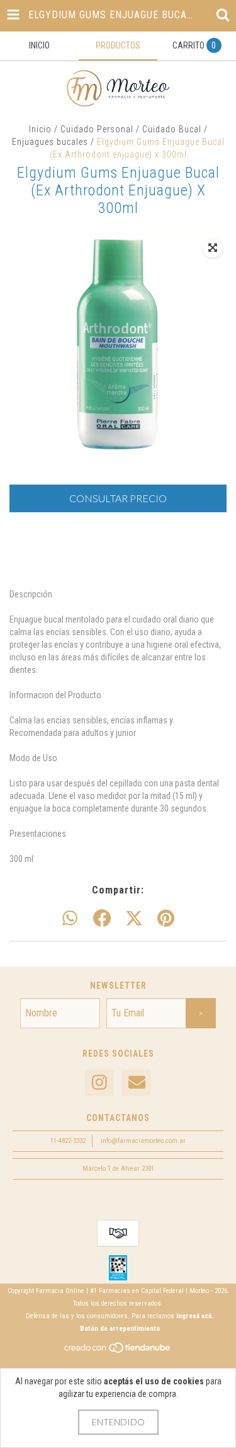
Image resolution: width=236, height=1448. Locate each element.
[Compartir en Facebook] (102, 918)
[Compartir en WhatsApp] (70, 918)
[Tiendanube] (118, 1352)
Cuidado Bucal (171, 129)
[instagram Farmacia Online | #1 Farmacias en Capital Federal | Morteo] (99, 1082)
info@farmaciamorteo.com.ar (143, 1141)
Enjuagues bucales (50, 142)
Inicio (40, 129)
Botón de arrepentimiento (120, 1328)
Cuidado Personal (96, 129)
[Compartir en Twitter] (134, 918)
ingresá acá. (194, 1316)
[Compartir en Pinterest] (165, 918)
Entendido (118, 1421)
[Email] (136, 1082)
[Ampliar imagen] (212, 248)
